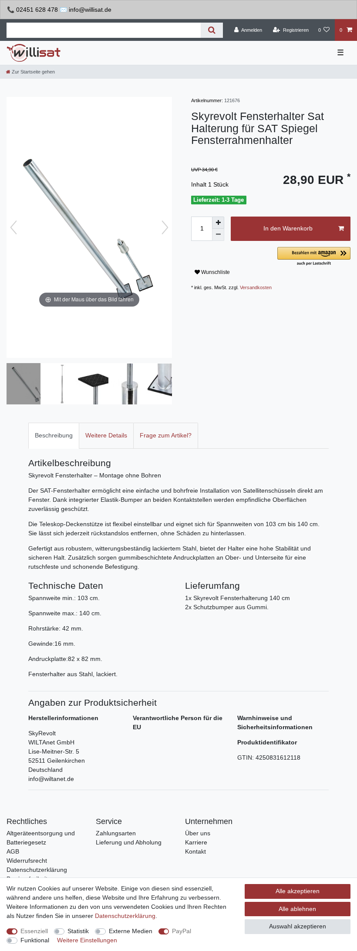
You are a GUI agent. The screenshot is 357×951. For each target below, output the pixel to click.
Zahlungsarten (116, 833)
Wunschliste (215, 272)
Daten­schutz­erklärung (125, 915)
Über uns (197, 833)
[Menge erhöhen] (218, 223)
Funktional (34, 940)
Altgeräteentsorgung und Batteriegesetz (41, 838)
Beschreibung (54, 435)
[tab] (53, 435)
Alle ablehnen (297, 908)
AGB (13, 851)
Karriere (196, 842)
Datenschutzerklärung (37, 869)
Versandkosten (256, 287)
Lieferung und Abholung (129, 842)
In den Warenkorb (288, 228)
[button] (313, 257)
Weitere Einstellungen (87, 940)
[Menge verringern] (218, 235)
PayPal (181, 931)
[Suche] (212, 30)
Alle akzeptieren (298, 891)
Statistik (78, 931)
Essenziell (34, 931)
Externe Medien (130, 931)
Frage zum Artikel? (166, 435)
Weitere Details (106, 435)
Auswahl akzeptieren (297, 926)
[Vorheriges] (13, 227)
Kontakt (195, 851)
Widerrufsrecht (27, 860)
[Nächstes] (165, 227)
